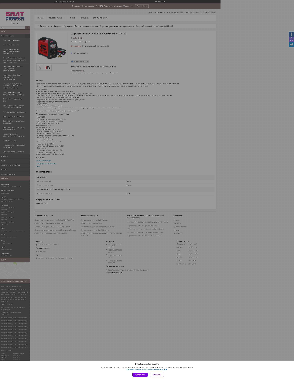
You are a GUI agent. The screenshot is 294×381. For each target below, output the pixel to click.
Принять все (140, 375)
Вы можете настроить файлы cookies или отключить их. (146, 370)
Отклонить (157, 375)
